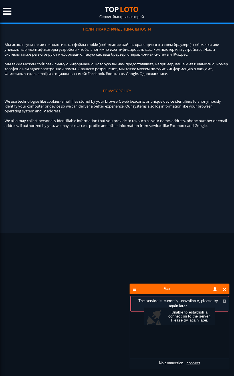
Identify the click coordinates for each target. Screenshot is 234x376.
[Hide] (224, 289)
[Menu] (135, 289)
